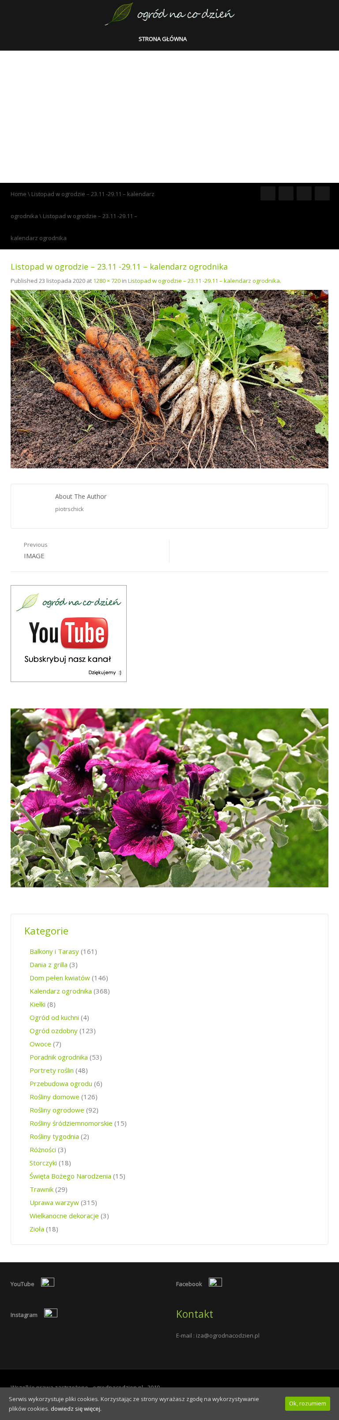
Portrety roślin (52, 1070)
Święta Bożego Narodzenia (70, 1176)
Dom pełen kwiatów (60, 977)
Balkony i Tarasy (54, 951)
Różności (43, 1149)
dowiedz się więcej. (76, 1409)
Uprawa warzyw (54, 1202)
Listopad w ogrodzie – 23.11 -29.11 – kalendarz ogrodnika (204, 281)
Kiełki (37, 1004)
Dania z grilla (49, 964)
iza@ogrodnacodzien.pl (228, 1335)
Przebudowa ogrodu (61, 1083)
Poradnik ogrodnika (59, 1057)
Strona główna (163, 39)
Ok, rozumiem (307, 1403)
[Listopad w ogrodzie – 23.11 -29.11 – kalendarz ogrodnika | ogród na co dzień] (170, 13)
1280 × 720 (107, 281)
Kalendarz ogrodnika (61, 990)
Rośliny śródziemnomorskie (71, 1123)
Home (18, 194)
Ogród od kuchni (54, 1017)
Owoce (40, 1043)
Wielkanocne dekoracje (64, 1215)
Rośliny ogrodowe (57, 1109)
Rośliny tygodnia (54, 1136)
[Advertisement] (169, 116)
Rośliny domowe (54, 1096)
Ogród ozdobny (54, 1030)
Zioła (37, 1228)
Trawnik (41, 1189)
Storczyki (43, 1162)
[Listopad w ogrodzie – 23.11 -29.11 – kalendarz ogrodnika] (169, 378)
